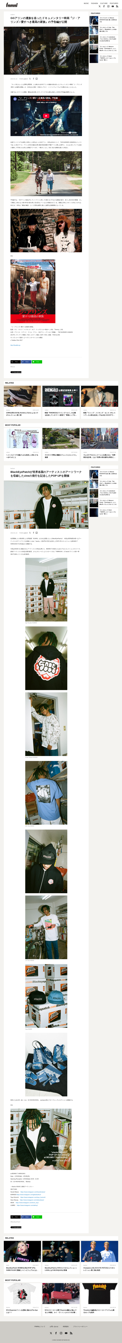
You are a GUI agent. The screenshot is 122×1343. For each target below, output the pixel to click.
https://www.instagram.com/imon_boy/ (27, 1202)
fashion (8, 410)
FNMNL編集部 (23, 79)
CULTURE (104, 3)
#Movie (12, 366)
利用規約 (66, 1326)
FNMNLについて (40, 1326)
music (7, 1265)
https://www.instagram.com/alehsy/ (27, 1205)
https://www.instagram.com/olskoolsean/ (32, 1200)
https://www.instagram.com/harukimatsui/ (32, 1192)
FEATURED (114, 3)
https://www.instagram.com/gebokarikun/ (29, 1194)
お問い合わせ (54, 1326)
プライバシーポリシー (80, 1326)
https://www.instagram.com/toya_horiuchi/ (32, 1197)
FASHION (94, 3)
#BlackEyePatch (15, 1222)
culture (12, 14)
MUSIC (86, 3)
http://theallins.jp (15, 345)
